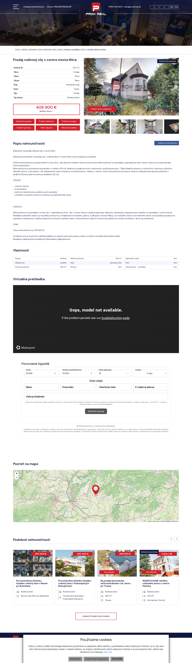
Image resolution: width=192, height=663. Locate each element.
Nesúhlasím (75, 659)
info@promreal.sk (132, 6)
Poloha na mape (69, 121)
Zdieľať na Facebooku (168, 143)
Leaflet (149, 521)
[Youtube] (162, 7)
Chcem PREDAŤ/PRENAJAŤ (59, 6)
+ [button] (17, 473)
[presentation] (87, 87)
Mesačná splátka (69, 127)
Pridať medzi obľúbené (101, 109)
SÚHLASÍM (117, 659)
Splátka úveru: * (46, 111)
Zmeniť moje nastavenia (96, 659)
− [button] (17, 477)
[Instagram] (157, 7)
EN (176, 7)
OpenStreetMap (165, 521)
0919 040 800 (115, 6)
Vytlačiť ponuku (23, 127)
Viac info (108, 652)
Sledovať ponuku (23, 121)
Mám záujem (46, 127)
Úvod (17, 50)
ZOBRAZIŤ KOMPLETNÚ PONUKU (96, 616)
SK (171, 7)
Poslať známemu (46, 121)
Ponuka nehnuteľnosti (34, 6)
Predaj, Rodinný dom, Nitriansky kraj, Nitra (42, 50)
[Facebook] (152, 7)
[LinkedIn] (167, 7)
